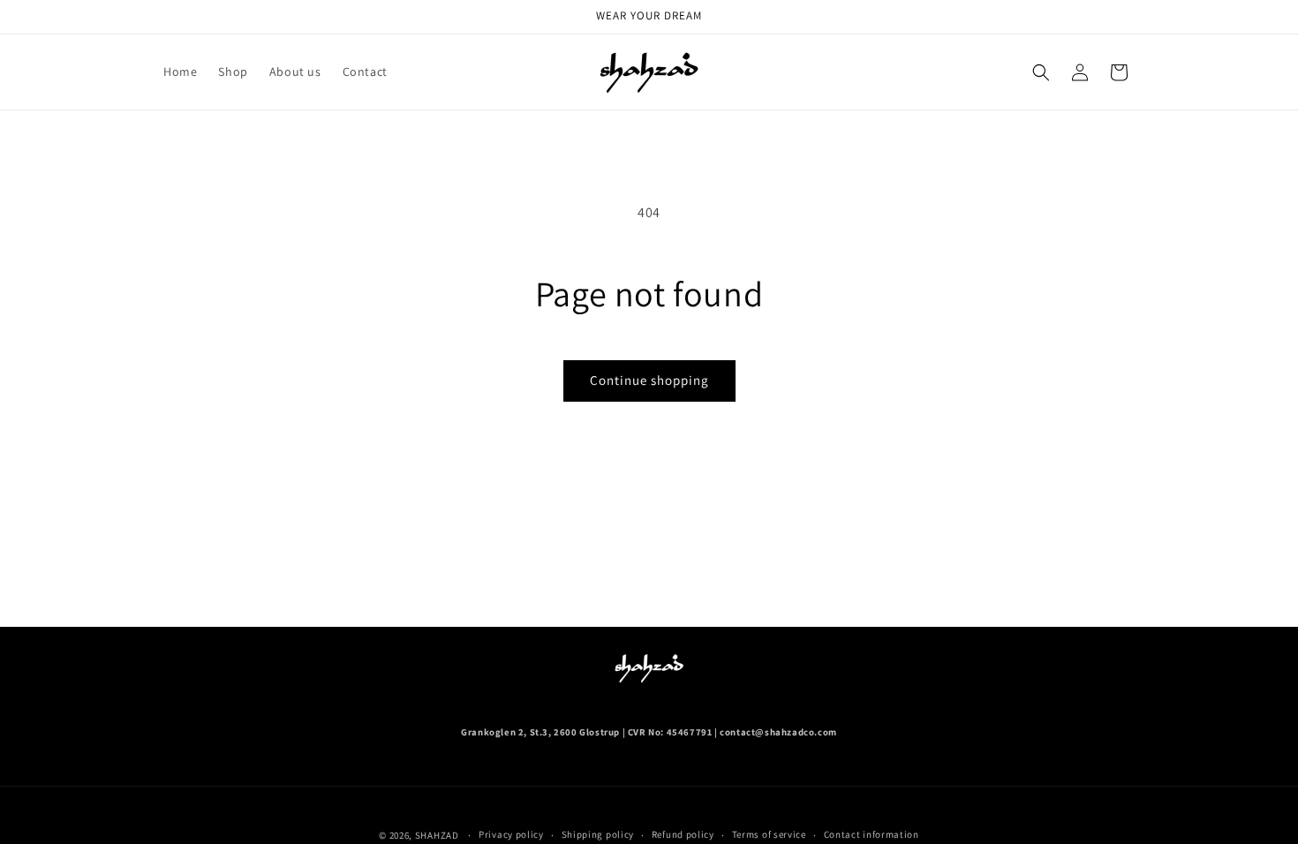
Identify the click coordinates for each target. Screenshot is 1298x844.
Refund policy (683, 834)
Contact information (871, 834)
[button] (1041, 72)
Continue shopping (649, 380)
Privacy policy (511, 834)
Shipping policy (598, 834)
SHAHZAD (437, 835)
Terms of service (769, 834)
